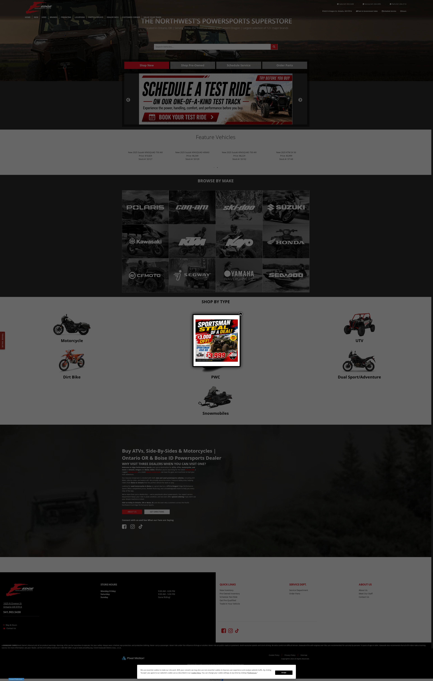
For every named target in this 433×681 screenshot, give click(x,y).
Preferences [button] (252, 673)
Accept (283, 672)
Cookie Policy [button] (196, 673)
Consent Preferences (15, 679)
